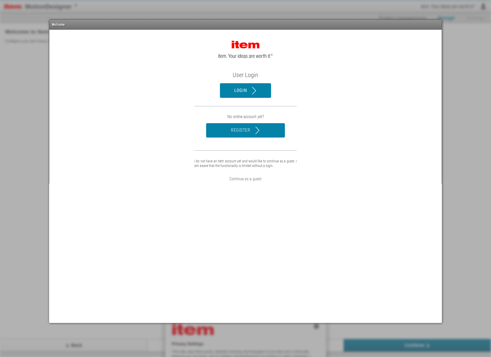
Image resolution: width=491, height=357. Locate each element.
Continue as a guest (245, 179)
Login (241, 90)
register (241, 130)
